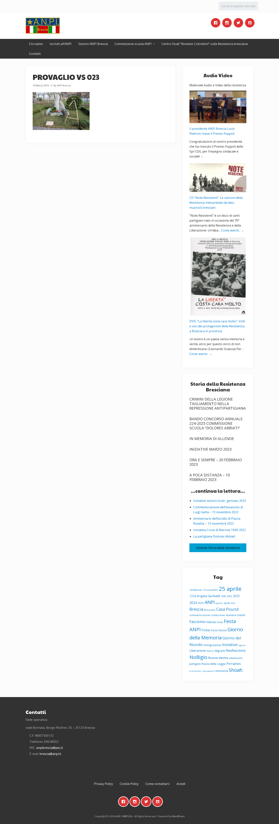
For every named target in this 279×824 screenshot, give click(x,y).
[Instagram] (228, 23)
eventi (241, 615)
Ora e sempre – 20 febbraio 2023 (215, 462)
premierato (195, 671)
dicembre (231, 615)
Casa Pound (227, 609)
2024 (193, 602)
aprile (227, 603)
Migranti (219, 650)
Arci (233, 603)
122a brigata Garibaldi (204, 596)
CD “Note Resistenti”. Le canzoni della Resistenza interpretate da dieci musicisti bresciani (216, 203)
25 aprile (230, 589)
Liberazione (197, 650)
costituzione (218, 615)
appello (219, 603)
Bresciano (209, 610)
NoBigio (198, 657)
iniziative (229, 644)
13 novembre (210, 590)
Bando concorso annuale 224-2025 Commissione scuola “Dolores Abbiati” (216, 423)
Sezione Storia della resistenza (218, 548)
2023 (236, 596)
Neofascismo (236, 650)
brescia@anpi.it (50, 754)
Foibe (206, 630)
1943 (223, 596)
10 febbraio (195, 590)
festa (220, 622)
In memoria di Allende (211, 438)
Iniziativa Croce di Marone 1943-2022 (219, 530)
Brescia (196, 609)
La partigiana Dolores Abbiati (214, 536)
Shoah (236, 670)
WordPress (178, 816)
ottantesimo (236, 658)
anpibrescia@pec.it (49, 748)
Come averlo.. (232, 230)
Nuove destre (218, 658)
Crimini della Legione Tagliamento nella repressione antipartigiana (217, 404)
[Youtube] (250, 23)
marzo (210, 650)
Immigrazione (212, 645)
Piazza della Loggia (213, 664)
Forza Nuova (219, 630)
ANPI (210, 602)
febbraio (211, 622)
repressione (208, 671)
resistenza (221, 671)
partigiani (195, 664)
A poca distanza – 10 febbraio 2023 (209, 477)
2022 (229, 596)
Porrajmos (233, 664)
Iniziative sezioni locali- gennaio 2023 (219, 501)
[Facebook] (216, 23)
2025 (201, 603)
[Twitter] (239, 23)
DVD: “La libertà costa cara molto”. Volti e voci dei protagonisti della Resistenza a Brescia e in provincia (217, 326)
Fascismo (197, 621)
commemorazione (199, 615)
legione (242, 645)
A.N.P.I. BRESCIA (123, 816)
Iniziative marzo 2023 (210, 449)
